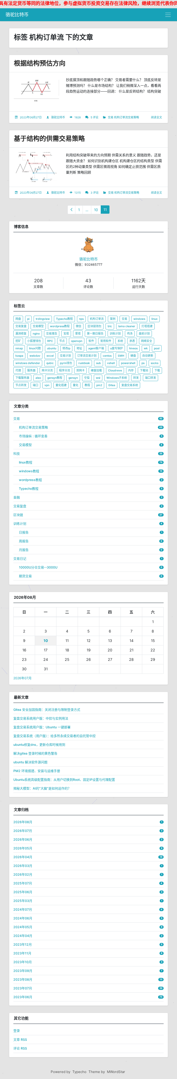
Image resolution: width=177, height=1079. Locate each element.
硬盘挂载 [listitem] (96, 370)
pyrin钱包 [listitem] (66, 363)
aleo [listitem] (38, 377)
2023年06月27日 (31, 117)
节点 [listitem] (62, 341)
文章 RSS (20, 1039)
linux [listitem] (154, 319)
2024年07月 (22, 909)
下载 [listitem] (157, 370)
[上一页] (71, 209)
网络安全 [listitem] (146, 341)
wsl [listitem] (98, 377)
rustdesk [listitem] (84, 363)
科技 (16, 453)
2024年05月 (22, 927)
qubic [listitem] (50, 363)
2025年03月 (22, 901)
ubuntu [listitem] (51, 348)
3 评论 (95, 192)
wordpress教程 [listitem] (60, 326)
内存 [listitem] (131, 370)
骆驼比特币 (17, 14)
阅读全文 (156, 117)
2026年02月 (22, 874)
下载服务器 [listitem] (22, 377)
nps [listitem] (81, 319)
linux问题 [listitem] (35, 348)
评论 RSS (20, 1048)
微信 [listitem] (78, 326)
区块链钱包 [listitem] (94, 326)
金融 (16, 497)
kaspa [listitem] (19, 355)
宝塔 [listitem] (66, 333)
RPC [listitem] (50, 341)
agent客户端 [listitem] (96, 348)
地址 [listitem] (79, 348)
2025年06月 (22, 892)
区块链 (18, 515)
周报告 (24, 541)
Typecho (79, 1072)
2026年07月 (22, 678)
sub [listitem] (98, 363)
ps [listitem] (143, 363)
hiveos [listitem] (133, 348)
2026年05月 (22, 848)
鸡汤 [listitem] (130, 333)
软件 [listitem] (91, 341)
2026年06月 (22, 839)
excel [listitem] (50, 355)
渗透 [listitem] (132, 341)
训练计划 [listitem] (115, 333)
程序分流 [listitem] (64, 370)
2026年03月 (22, 866)
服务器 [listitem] (31, 370)
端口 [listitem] (35, 385)
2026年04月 (22, 857)
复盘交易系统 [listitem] (129, 385)
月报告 (24, 550)
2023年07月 (22, 988)
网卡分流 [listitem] (47, 370)
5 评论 (94, 117)
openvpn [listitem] (76, 341)
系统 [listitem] (120, 341)
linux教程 (25, 462)
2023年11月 (22, 953)
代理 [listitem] (18, 370)
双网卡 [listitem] (80, 370)
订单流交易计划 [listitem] (87, 355)
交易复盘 (19, 506)
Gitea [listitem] (111, 385)
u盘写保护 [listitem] (116, 348)
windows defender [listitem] (27, 363)
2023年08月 (22, 979)
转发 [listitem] (136, 377)
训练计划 (19, 523)
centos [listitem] (107, 355)
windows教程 (29, 471)
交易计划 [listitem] (65, 355)
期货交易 (25, 576)
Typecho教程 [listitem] (64, 319)
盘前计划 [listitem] (144, 333)
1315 (77, 192)
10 (96, 209)
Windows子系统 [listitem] (116, 377)
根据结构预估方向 (39, 63)
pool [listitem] (156, 348)
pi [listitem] (28, 319)
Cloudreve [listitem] (115, 370)
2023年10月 (22, 962)
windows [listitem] (139, 319)
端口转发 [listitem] (150, 377)
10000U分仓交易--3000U (38, 567)
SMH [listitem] (121, 355)
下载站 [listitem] (144, 370)
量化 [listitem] (75, 385)
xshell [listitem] (111, 363)
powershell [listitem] (128, 363)
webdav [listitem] (35, 355)
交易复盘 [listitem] (21, 326)
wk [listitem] (146, 348)
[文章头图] (36, 92)
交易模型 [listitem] (38, 326)
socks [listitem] (154, 363)
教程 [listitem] (87, 385)
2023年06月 (22, 997)
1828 (77, 117)
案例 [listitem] (112, 319)
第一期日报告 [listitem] (95, 333)
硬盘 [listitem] (133, 355)
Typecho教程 (28, 488)
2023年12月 (22, 944)
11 (105, 209)
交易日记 (19, 558)
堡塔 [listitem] (78, 333)
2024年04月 (22, 936)
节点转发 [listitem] (21, 385)
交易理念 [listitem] (51, 333)
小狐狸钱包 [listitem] (34, 341)
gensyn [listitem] (73, 377)
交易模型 (25, 445)
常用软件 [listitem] (105, 341)
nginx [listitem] (36, 333)
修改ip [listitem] (66, 348)
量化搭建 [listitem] (61, 385)
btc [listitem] (110, 326)
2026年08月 (22, 822)
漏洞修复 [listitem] (21, 333)
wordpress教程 (30, 480)
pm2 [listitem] (99, 385)
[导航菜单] (168, 14)
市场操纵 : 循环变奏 (33, 436)
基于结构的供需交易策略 (49, 139)
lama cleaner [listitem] (126, 326)
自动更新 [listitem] (147, 355)
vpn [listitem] (46, 385)
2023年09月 (22, 971)
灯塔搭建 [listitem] (147, 326)
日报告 (24, 532)
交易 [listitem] (124, 319)
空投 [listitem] (87, 377)
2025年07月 (22, 883)
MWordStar (116, 1072)
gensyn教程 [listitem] (54, 377)
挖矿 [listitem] (18, 341)
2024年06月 (22, 918)
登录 (16, 1030)
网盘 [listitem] (18, 319)
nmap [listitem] (19, 348)
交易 (110, 117)
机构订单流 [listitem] (97, 319)
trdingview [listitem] (43, 319)
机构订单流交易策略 (126, 117)
